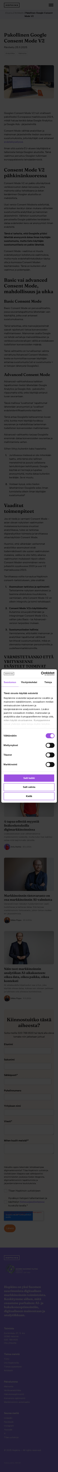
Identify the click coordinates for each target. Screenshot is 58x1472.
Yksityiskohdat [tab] (29, 682)
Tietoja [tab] (48, 682)
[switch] (47, 745)
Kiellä (29, 796)
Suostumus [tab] (10, 682)
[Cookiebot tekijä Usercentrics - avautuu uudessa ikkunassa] (41, 674)
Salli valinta (29, 787)
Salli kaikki (29, 778)
